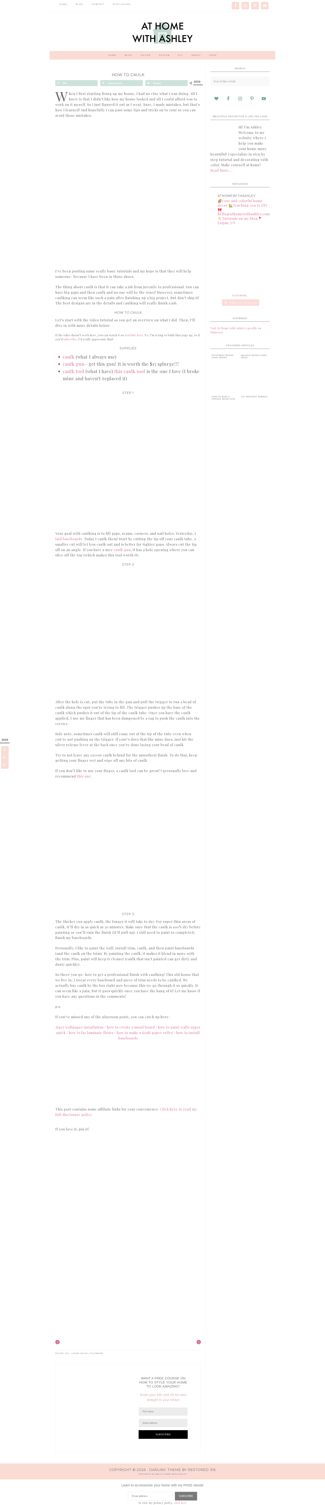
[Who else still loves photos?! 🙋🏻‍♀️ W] (240, 259)
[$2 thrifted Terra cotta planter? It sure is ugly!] (240, 279)
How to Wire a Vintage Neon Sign (223, 397)
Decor (59, 1353)
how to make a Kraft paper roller (145, 1032)
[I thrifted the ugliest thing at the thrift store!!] (260, 279)
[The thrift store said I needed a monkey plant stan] (260, 239)
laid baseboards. (69, 539)
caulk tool (73, 371)
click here (180, 1503)
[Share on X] (5, 757)
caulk (68, 357)
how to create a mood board (131, 1027)
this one (84, 776)
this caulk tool (129, 371)
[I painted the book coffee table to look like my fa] (260, 259)
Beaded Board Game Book (254, 356)
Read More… (221, 170)
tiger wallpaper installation (80, 1027)
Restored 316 (202, 1470)
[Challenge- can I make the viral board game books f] (219, 259)
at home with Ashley (162, 31)
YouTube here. (134, 335)
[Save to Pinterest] (5, 765)
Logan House (79, 1353)
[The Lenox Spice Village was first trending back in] (219, 239)
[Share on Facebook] (5, 750)
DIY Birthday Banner (254, 396)
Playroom (96, 1353)
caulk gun (73, 364)
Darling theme (165, 1470)
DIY (67, 1353)
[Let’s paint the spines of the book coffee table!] (219, 279)
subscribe (70, 339)
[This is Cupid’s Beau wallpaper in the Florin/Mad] (240, 239)
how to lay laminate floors (91, 1032)
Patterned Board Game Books (222, 356)
